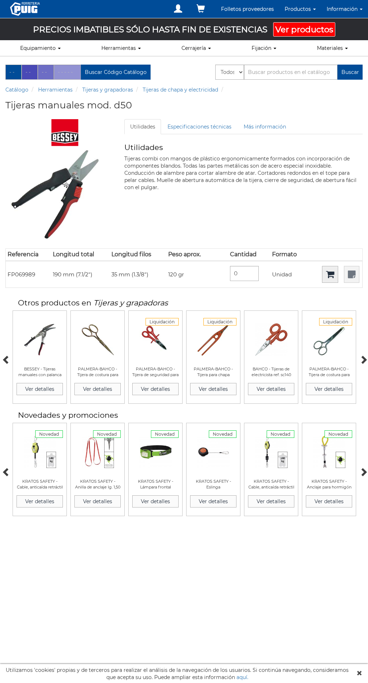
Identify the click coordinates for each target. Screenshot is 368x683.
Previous (5, 358)
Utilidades (142, 126)
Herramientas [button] (119, 48)
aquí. (242, 677)
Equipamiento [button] (38, 48)
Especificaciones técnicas (199, 126)
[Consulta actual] (200, 8)
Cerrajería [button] (194, 48)
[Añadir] (330, 274)
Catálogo (16, 89)
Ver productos (304, 29)
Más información (265, 126)
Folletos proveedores (247, 9)
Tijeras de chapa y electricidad (180, 89)
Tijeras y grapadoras (107, 89)
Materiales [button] (330, 48)
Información (343, 9)
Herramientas (55, 89)
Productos (298, 9)
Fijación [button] (262, 48)
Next (362, 358)
